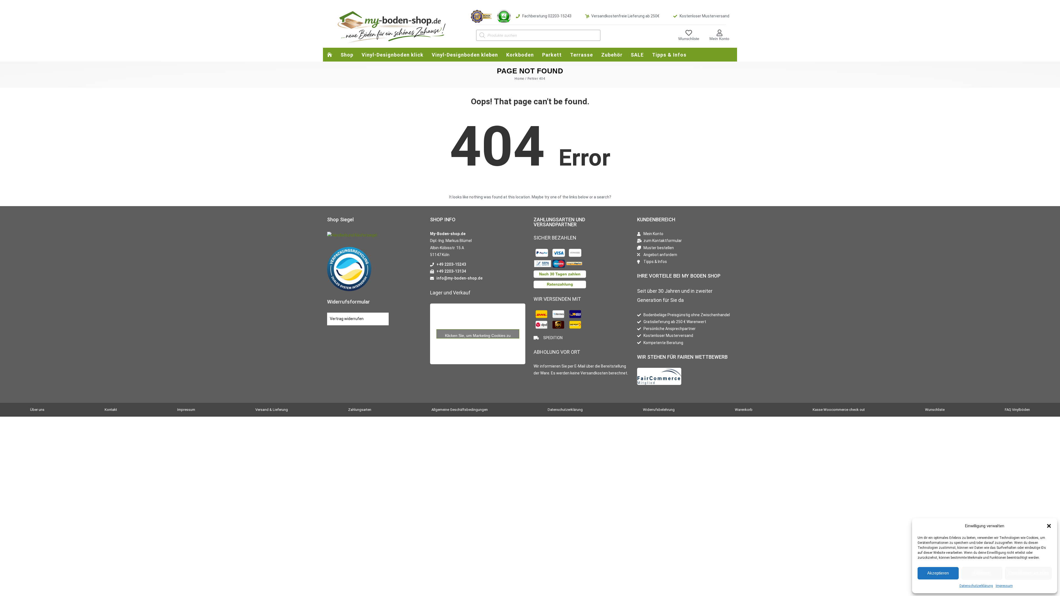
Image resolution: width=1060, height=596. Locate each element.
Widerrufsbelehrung (659, 410)
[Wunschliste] (688, 33)
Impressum (1004, 586)
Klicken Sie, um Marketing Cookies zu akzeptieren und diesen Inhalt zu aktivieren (477, 335)
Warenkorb (743, 410)
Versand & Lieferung (271, 410)
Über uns (37, 410)
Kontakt (111, 410)
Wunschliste (688, 38)
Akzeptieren (938, 573)
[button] (1049, 526)
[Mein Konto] (719, 33)
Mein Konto (719, 38)
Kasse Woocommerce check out (839, 410)
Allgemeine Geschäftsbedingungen (459, 410)
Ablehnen (981, 573)
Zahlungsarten (359, 410)
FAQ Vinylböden (1017, 410)
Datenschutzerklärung (976, 586)
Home (519, 79)
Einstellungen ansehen (1028, 573)
